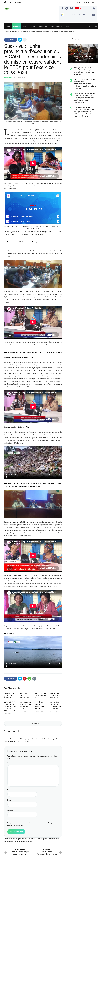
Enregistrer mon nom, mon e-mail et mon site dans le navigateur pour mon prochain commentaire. (32, 824)
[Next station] (62, 8)
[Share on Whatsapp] (29, 679)
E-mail (9, 800)
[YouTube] (96, 26)
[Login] (5, 2)
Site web (10, 810)
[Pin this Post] (25, 679)
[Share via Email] (34, 679)
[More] (25, 40)
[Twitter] (89, 26)
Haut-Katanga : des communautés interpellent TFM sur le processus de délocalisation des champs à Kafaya (26, 701)
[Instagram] (92, 26)
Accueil (6, 31)
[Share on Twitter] (20, 40)
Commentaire (12, 763)
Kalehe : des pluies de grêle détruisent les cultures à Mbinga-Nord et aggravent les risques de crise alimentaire (55, 701)
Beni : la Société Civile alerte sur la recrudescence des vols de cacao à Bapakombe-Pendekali (40, 701)
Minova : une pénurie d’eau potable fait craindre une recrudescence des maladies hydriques (84, 57)
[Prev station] (71, 8)
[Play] (66, 8)
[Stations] (57, 195)
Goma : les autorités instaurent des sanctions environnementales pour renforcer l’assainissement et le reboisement (85, 83)
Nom (9, 790)
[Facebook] (86, 26)
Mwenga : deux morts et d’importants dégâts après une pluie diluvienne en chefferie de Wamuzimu (85, 71)
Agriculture (8, 78)
